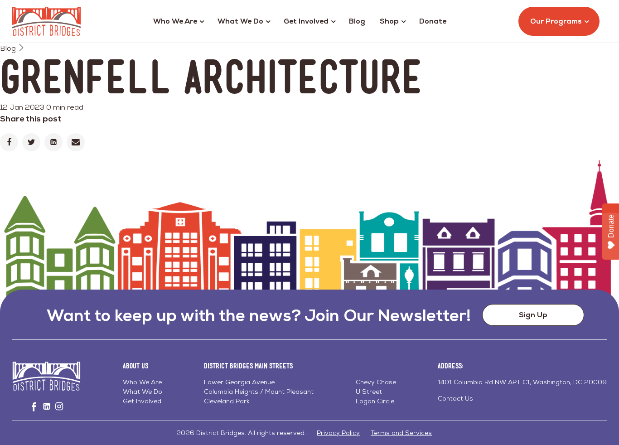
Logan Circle (375, 401)
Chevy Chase (376, 382)
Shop (389, 21)
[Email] (76, 142)
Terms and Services (401, 433)
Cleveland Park (227, 401)
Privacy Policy (338, 433)
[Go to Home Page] (46, 21)
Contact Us (455, 398)
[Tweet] (31, 142)
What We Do (240, 21)
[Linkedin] (53, 142)
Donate (432, 21)
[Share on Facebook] (9, 142)
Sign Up (533, 314)
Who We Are (175, 21)
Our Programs (556, 21)
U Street (369, 391)
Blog (357, 21)
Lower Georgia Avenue (239, 382)
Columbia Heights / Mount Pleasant (259, 391)
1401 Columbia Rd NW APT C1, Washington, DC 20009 (522, 382)
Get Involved (306, 21)
